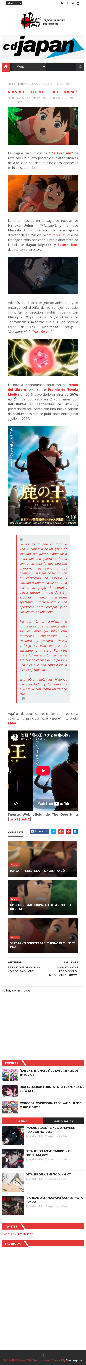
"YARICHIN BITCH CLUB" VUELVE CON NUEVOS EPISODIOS (49, 1073)
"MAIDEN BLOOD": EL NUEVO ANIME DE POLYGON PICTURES (50, 1130)
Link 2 (25, 819)
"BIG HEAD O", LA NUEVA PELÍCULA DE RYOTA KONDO (54, 1200)
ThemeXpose (74, 1360)
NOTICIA (22, 84)
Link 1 (14, 819)
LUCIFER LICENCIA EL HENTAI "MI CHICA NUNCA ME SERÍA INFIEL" (52, 1089)
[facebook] (67, 3)
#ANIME (15, 864)
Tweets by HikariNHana (17, 1234)
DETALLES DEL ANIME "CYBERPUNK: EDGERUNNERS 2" (48, 1153)
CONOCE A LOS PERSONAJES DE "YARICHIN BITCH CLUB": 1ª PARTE (51, 1105)
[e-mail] (78, 3)
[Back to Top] (43, 1355)
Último (22, 1121)
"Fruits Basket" (41, 331)
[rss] (62, 3)
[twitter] (72, 3)
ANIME (22, 98)
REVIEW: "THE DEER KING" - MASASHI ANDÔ (37, 871)
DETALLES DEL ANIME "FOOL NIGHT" (48, 1174)
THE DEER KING (17, 102)
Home (11, 84)
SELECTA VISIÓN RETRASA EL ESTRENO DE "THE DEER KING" (43, 945)
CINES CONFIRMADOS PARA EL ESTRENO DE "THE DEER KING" (41, 907)
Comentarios (63, 1121)
